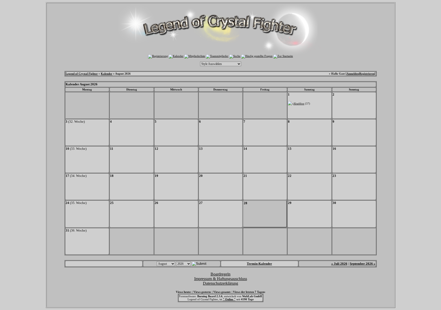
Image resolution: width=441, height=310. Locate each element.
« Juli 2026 (339, 264)
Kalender (106, 73)
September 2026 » (362, 264)
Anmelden (353, 73)
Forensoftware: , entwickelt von (220, 296)
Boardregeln (220, 274)
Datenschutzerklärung (220, 283)
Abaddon (298, 103)
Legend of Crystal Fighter (82, 73)
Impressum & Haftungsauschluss (220, 279)
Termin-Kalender (259, 264)
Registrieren (366, 73)
